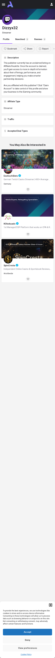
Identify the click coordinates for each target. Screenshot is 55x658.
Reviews (39, 39)
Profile (6, 39)
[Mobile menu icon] (3, 4)
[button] (50, 605)
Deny (27, 640)
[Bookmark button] (28, 189)
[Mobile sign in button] (52, 4)
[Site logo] (10, 4)
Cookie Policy (26, 654)
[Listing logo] (7, 20)
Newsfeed (21, 39)
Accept (27, 632)
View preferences (27, 648)
